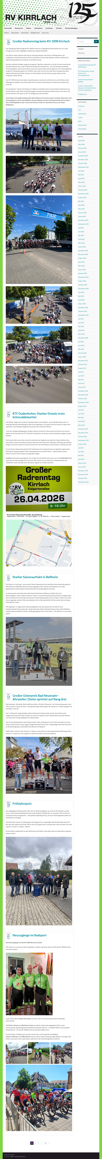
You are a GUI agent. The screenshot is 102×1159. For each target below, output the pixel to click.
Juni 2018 (81, 345)
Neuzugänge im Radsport (30, 935)
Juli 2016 (81, 410)
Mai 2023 (81, 235)
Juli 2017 (81, 372)
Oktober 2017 (82, 364)
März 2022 (81, 266)
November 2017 (83, 360)
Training (6, 33)
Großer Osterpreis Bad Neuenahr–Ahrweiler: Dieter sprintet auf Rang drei (39, 697)
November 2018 (83, 338)
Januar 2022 (82, 269)
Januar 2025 (82, 186)
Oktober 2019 (82, 311)
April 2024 (81, 205)
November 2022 (83, 254)
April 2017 (81, 383)
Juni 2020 (81, 292)
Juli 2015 (81, 448)
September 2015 (83, 440)
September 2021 (83, 277)
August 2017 (82, 368)
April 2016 (81, 421)
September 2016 (83, 402)
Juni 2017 (81, 376)
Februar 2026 (82, 148)
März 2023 (81, 243)
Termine (59, 28)
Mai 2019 (81, 326)
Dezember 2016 (83, 391)
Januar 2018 (82, 357)
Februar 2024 (82, 212)
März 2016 (81, 425)
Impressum (45, 33)
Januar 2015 (82, 467)
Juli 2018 (81, 341)
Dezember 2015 (83, 429)
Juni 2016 (81, 414)
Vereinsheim (25, 33)
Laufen (80, 117)
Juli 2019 (81, 319)
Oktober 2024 (82, 190)
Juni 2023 (81, 231)
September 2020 (83, 288)
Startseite (8, 28)
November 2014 (83, 474)
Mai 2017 (81, 379)
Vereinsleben (82, 129)
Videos (28, 28)
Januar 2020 (82, 304)
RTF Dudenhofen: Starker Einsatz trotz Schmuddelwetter (39, 415)
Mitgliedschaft (35, 33)
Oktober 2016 (82, 398)
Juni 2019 (81, 322)
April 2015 (81, 459)
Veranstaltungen (71, 28)
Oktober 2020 (82, 285)
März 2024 (81, 209)
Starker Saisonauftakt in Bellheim (35, 577)
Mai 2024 (81, 201)
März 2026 (81, 144)
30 (45, 1143)
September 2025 (83, 167)
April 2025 (81, 178)
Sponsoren (19, 28)
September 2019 (83, 315)
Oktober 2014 (82, 478)
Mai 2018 (81, 349)
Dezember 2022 (83, 250)
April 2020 (81, 300)
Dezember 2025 (83, 156)
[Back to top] (97, 1154)
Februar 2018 (82, 353)
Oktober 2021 (82, 273)
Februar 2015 (82, 463)
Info (79, 110)
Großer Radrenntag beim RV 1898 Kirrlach (41, 41)
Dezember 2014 (83, 470)
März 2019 (81, 334)
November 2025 (83, 159)
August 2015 (82, 444)
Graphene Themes (20, 1156)
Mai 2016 (81, 417)
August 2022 (82, 258)
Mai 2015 (81, 455)
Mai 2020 (81, 296)
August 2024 (82, 197)
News (80, 121)
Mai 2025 (81, 175)
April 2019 (81, 330)
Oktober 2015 (82, 436)
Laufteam (49, 28)
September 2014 (83, 482)
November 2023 (83, 220)
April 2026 (81, 140)
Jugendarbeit (82, 114)
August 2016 (82, 406)
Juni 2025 (81, 171)
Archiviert (81, 106)
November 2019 (83, 307)
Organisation (15, 33)
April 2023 (81, 239)
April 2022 (81, 262)
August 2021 (82, 281)
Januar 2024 (82, 216)
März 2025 (81, 182)
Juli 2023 (81, 228)
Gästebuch (38, 28)
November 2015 (83, 433)
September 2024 (83, 193)
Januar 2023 (82, 247)
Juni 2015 (81, 451)
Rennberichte (82, 125)
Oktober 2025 (82, 163)
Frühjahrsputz (22, 803)
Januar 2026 (82, 152)
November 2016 (83, 395)
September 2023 (83, 224)
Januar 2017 (82, 387)
